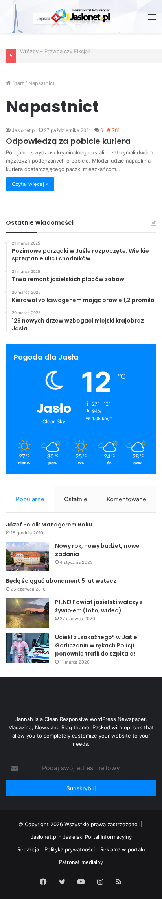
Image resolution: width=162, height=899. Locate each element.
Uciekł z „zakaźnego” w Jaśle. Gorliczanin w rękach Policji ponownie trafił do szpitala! (97, 645)
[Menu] (152, 19)
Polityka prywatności (69, 849)
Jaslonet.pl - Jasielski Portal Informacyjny (81, 837)
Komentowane (126, 499)
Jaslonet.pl (24, 130)
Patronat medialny (81, 862)
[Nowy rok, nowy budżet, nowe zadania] (27, 556)
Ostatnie (75, 499)
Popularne (30, 499)
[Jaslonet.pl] (81, 16)
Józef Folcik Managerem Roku (49, 524)
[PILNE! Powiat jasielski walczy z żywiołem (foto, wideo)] (27, 613)
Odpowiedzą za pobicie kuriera (68, 140)
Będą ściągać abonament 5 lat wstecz (61, 581)
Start (17, 83)
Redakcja (28, 849)
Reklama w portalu (122, 849)
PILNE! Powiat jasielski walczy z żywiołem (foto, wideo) (99, 606)
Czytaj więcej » (30, 184)
